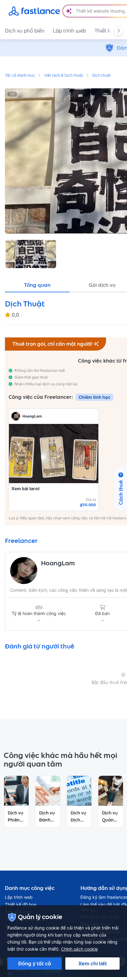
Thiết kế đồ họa (20, 904)
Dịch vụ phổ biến (24, 30)
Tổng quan (37, 285)
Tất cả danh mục (20, 76)
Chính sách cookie (79, 949)
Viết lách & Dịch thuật (63, 76)
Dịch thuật (101, 76)
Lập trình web (69, 30)
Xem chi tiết (92, 963)
